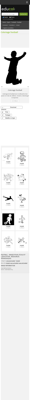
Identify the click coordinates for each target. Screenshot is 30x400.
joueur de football (23, 263)
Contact (18, 25)
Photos (12, 17)
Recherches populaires (8, 19)
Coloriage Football (10, 261)
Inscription (11, 25)
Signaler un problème (8, 28)
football (19, 22)
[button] (9, 118)
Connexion (5, 25)
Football (13, 22)
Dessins (6, 17)
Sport (8, 22)
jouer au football (14, 263)
